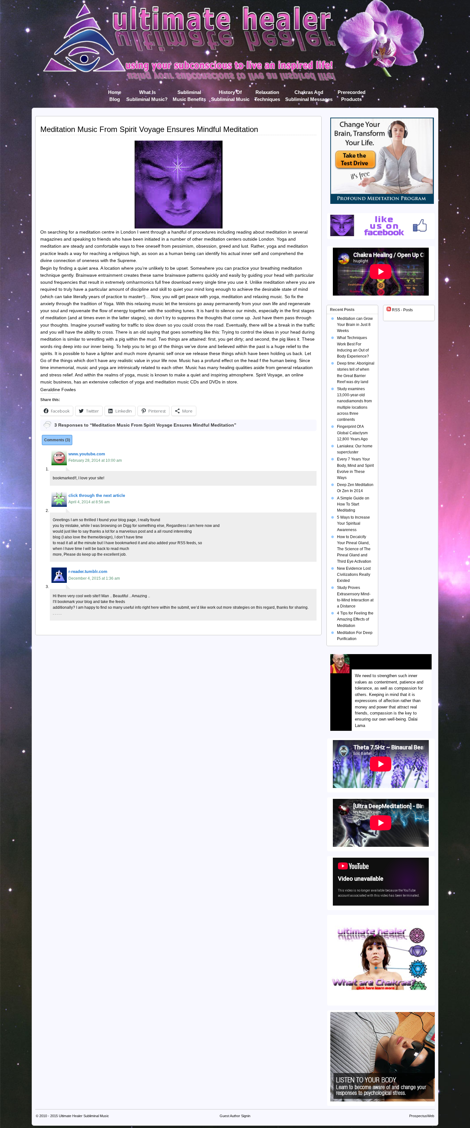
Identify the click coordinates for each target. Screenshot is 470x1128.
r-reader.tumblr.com (87, 571)
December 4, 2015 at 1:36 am (94, 578)
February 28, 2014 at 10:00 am (95, 460)
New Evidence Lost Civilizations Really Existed (354, 574)
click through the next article (96, 495)
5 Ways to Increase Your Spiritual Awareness (353, 523)
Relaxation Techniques (267, 93)
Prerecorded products (351, 93)
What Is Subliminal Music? (147, 93)
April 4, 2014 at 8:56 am (89, 502)
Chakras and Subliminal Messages (309, 93)
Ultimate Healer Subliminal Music (84, 1116)
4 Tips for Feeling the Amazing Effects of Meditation (355, 619)
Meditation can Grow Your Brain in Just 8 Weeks (355, 324)
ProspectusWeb (421, 1116)
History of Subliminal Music (230, 93)
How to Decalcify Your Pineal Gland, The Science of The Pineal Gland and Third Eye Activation (354, 549)
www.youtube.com (86, 454)
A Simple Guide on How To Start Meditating (353, 504)
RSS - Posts (402, 310)
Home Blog (114, 93)
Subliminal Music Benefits (189, 93)
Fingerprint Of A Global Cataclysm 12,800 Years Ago (352, 432)
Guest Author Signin (235, 1116)
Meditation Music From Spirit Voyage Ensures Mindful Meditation (149, 129)
